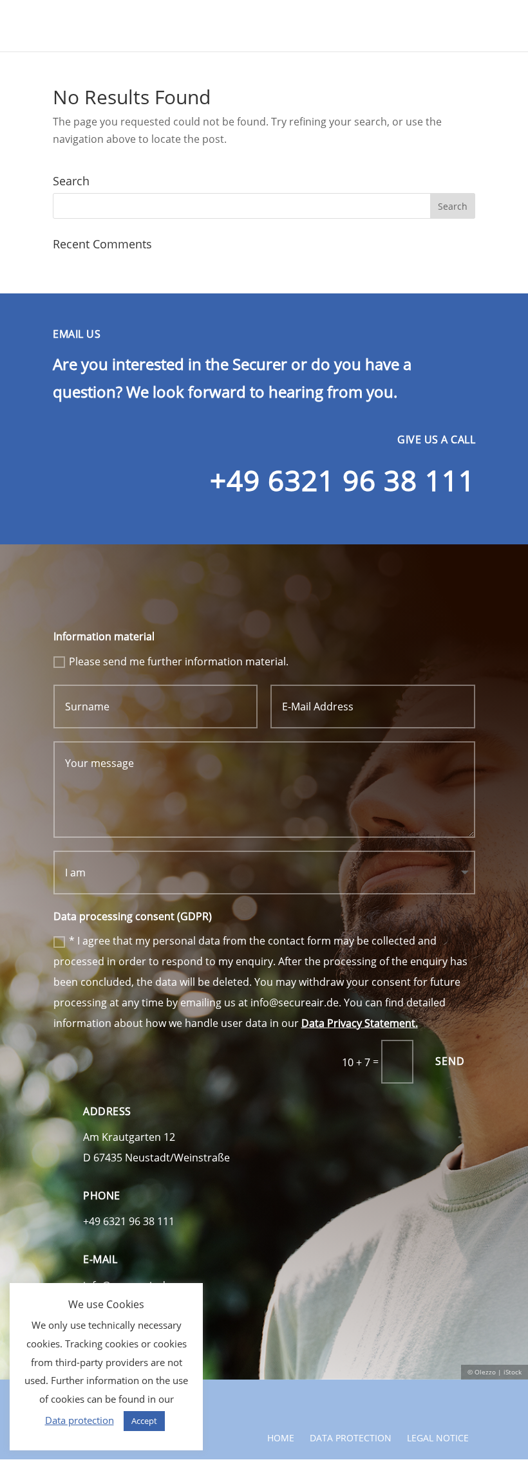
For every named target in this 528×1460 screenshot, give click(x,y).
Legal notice (438, 1438)
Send (450, 1061)
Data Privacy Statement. (359, 1023)
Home (280, 1438)
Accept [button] (144, 1421)
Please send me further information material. (178, 661)
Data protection (350, 1438)
